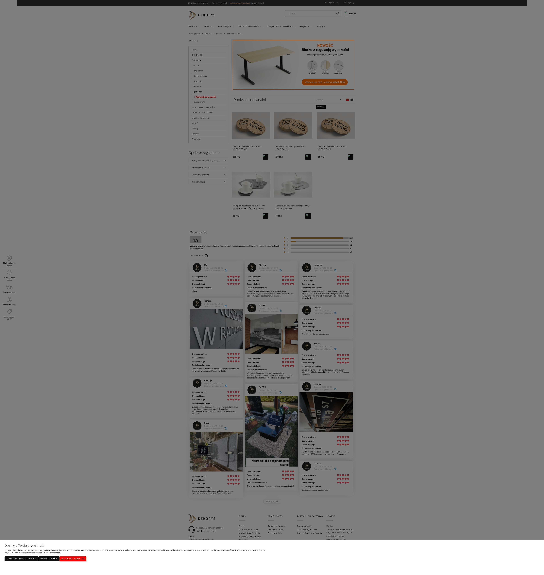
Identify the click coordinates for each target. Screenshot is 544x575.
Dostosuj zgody (48, 559)
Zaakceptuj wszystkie (73, 559)
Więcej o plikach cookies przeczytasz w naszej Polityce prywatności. (33, 552)
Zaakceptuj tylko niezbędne (21, 559)
